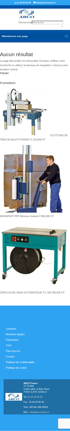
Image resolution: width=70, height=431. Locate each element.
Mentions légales (15, 334)
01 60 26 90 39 (24, 3)
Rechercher (25, 22)
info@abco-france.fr (39, 412)
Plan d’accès (13, 351)
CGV (9, 345)
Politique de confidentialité (20, 362)
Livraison (11, 328)
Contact (10, 356)
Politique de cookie (16, 367)
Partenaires (12, 339)
